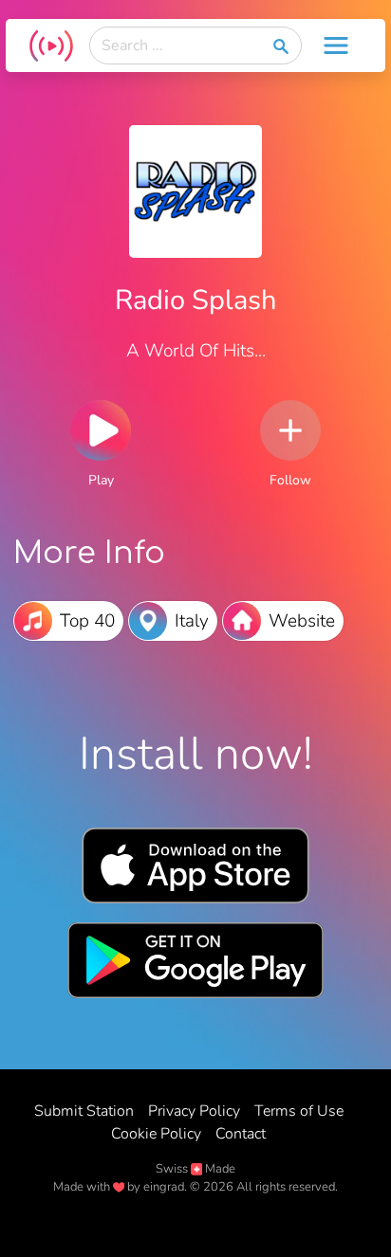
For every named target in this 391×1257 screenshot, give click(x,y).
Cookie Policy (156, 1133)
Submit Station (84, 1111)
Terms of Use (299, 1111)
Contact (240, 1133)
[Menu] (336, 45)
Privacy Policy (194, 1111)
